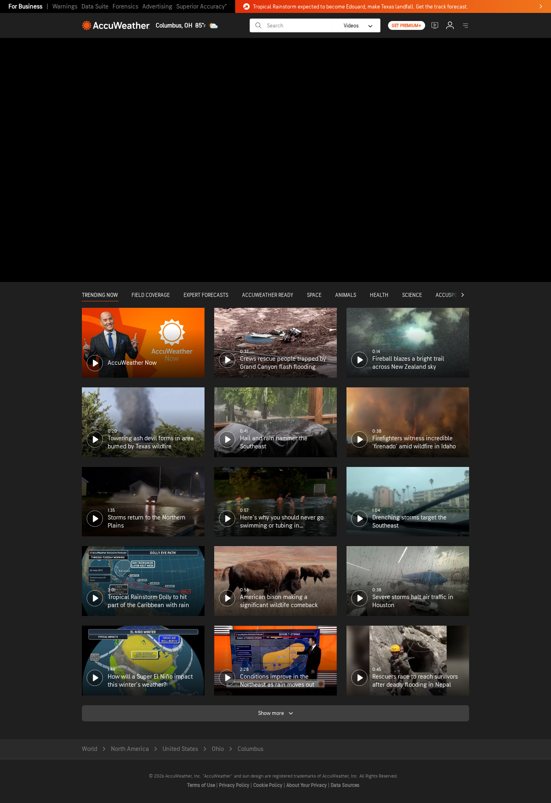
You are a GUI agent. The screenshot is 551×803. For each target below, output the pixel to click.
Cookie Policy (268, 785)
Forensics (125, 7)
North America (130, 749)
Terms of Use (201, 785)
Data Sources (345, 785)
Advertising (157, 7)
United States (180, 749)
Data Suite (95, 7)
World (89, 749)
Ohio (218, 749)
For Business (25, 7)
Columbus (250, 749)
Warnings (64, 7)
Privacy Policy (234, 785)
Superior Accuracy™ (201, 7)
